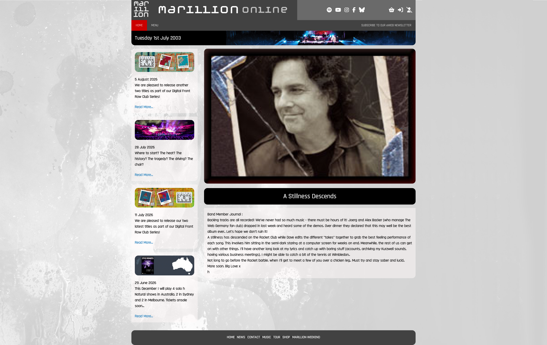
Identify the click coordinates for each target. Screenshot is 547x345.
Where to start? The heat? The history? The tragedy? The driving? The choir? (164, 159)
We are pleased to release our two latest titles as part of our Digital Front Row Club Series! (164, 226)
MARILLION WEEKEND (306, 337)
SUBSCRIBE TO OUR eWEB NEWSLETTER (386, 25)
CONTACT (253, 337)
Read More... (144, 106)
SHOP (286, 337)
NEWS (241, 337)
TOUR (276, 337)
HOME (139, 25)
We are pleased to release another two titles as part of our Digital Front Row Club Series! (162, 91)
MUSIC (266, 337)
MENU (154, 25)
